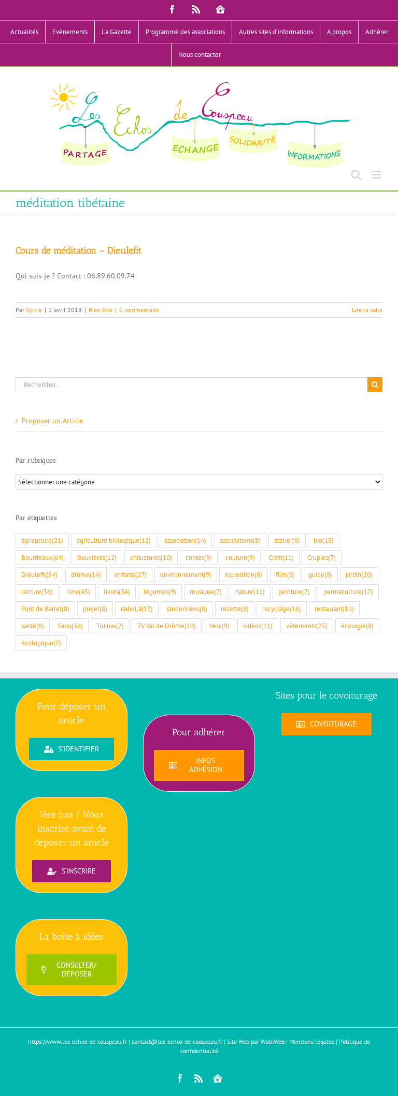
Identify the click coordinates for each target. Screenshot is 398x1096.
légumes (160, 591)
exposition (243, 574)
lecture (37, 591)
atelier (287, 540)
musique (206, 591)
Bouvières (97, 557)
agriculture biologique (114, 540)
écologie (357, 625)
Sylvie (34, 310)
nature (250, 591)
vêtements (307, 625)
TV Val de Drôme (166, 625)
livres (117, 591)
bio (324, 540)
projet (95, 608)
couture (240, 557)
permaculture (348, 591)
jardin (359, 574)
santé (32, 625)
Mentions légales (311, 1041)
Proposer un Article (52, 420)
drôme (86, 574)
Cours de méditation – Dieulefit (78, 250)
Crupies (321, 557)
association (185, 540)
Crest (281, 557)
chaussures (151, 557)
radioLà (137, 608)
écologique (41, 643)
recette (235, 608)
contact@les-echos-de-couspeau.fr (177, 1041)
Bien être (100, 310)
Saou (70, 625)
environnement (185, 574)
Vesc (219, 625)
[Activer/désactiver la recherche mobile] (356, 174)
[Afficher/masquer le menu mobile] (377, 174)
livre (78, 591)
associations (240, 540)
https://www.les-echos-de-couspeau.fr (77, 1041)
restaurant (334, 608)
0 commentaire (139, 310)
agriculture (42, 540)
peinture (294, 591)
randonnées (186, 608)
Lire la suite (367, 310)
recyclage (281, 608)
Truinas (110, 625)
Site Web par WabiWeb (256, 1041)
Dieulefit (39, 574)
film (285, 574)
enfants (131, 574)
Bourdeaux (42, 557)
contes (199, 557)
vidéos (258, 625)
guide (320, 574)
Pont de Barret (45, 608)
